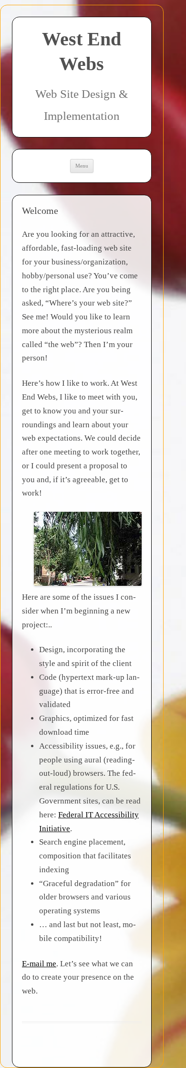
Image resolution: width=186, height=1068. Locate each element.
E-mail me (39, 963)
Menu (81, 166)
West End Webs (81, 51)
